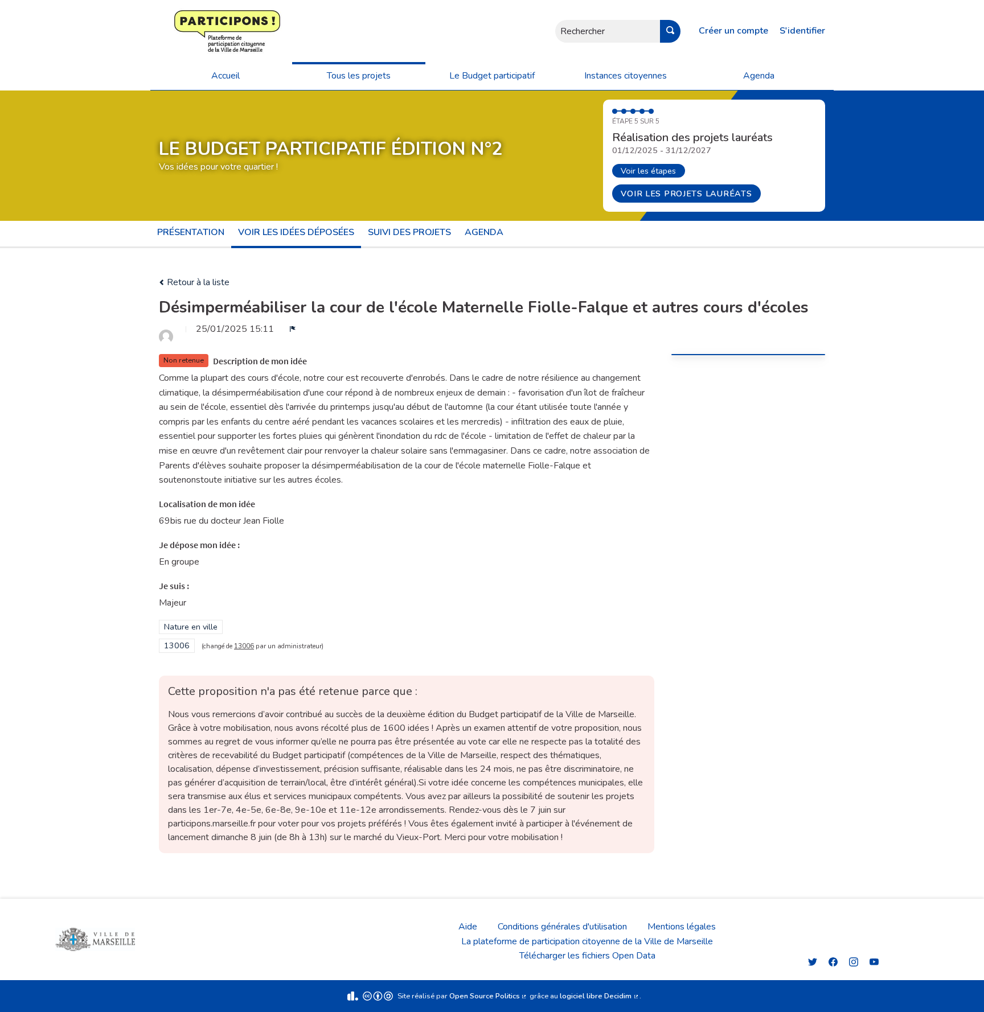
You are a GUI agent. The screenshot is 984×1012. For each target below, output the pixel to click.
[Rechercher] (670, 31)
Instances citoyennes (625, 75)
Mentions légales (681, 926)
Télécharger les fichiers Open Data (587, 955)
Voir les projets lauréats (686, 193)
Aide (467, 926)
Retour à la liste (197, 282)
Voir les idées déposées (296, 232)
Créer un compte (733, 30)
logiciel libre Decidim (599, 996)
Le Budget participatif (492, 75)
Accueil (225, 75)
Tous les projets (359, 75)
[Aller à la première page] (193, 31)
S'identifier (802, 30)
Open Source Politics (488, 996)
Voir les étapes (648, 170)
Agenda (758, 75)
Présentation (190, 232)
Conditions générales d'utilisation (562, 926)
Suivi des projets (409, 232)
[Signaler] (293, 329)
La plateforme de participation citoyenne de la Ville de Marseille (587, 941)
